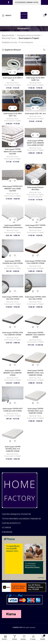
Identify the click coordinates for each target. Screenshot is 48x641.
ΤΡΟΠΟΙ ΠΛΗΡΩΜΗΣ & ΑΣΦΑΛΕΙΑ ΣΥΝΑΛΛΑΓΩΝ (21, 519)
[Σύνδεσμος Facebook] (8, 2)
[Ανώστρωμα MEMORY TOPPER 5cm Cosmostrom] (12, 212)
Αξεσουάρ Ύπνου (9, 38)
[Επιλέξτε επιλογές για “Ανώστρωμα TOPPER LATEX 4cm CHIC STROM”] (10, 291)
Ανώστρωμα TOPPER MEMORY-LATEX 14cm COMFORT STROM (35, 373)
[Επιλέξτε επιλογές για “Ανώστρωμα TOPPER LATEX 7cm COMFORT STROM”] (10, 327)
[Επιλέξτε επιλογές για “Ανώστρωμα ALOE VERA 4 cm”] (10, 72)
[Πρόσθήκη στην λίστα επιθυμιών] (15, 72)
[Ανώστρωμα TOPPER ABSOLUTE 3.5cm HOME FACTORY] (12, 136)
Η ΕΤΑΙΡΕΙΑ (6, 528)
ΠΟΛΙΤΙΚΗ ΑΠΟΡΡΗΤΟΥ (11, 523)
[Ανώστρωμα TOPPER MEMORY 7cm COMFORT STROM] (12, 358)
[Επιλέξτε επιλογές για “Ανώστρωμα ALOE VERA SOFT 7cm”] (10, 108)
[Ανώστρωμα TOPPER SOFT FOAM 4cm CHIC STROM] (12, 396)
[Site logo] (24, 15)
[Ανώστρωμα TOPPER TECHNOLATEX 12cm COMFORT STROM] (35, 396)
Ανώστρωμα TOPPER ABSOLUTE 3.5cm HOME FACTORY (13, 151)
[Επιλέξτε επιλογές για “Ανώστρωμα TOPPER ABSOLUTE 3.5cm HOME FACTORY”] (10, 144)
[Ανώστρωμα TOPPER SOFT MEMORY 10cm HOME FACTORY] (12, 174)
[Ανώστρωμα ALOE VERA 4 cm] (12, 65)
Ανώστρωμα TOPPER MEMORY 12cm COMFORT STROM (35, 335)
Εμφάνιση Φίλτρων (13, 50)
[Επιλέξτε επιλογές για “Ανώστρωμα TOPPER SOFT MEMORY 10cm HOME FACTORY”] (10, 181)
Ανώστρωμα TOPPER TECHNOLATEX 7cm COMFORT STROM (12, 449)
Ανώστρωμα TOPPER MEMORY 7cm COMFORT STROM (12, 373)
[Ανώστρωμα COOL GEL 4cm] (35, 101)
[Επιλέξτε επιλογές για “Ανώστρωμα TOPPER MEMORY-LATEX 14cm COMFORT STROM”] (33, 365)
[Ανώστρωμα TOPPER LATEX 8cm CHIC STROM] (35, 284)
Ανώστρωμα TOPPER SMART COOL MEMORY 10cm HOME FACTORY (35, 143)
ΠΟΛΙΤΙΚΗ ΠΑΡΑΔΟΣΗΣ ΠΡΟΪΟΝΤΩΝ (16, 514)
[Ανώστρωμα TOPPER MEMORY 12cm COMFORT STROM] (35, 320)
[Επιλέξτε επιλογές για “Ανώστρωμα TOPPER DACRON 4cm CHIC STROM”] (10, 255)
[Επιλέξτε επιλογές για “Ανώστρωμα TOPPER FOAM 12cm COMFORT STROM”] (33, 255)
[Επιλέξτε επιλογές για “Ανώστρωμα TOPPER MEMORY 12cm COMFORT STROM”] (33, 327)
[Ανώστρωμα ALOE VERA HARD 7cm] (35, 65)
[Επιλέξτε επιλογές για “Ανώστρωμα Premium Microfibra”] (33, 181)
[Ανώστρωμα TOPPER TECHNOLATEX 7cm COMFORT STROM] (12, 434)
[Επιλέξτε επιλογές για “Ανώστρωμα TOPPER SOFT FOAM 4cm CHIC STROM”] (10, 403)
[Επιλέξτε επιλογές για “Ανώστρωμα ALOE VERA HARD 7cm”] (33, 72)
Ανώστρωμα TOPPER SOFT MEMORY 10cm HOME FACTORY (13, 188)
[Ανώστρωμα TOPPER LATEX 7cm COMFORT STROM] (12, 320)
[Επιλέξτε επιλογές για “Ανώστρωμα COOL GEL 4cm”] (33, 108)
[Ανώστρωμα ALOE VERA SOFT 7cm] (12, 101)
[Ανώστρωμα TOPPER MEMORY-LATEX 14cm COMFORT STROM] (35, 358)
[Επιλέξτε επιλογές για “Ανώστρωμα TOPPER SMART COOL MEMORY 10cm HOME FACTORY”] (33, 135)
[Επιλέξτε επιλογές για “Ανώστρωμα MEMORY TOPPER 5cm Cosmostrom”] (10, 219)
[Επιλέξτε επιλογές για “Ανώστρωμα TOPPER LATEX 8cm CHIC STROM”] (33, 291)
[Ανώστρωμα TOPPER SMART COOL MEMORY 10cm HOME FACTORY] (35, 132)
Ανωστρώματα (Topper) (12, 85)
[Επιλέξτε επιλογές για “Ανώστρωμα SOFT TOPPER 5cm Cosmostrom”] (33, 219)
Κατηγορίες (23, 28)
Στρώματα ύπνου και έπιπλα (28, 35)
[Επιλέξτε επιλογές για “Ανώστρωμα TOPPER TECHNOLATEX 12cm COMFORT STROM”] (33, 403)
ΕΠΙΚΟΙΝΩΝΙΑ (7, 532)
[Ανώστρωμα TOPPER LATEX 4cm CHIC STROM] (12, 284)
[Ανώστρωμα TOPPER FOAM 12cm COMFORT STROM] (35, 248)
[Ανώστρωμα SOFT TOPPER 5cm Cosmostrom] (35, 212)
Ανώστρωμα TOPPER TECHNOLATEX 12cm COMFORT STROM (35, 411)
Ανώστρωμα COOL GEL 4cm (35, 113)
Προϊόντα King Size (35, 197)
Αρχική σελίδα (8, 35)
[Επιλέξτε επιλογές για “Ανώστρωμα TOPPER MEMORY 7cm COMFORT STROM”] (10, 365)
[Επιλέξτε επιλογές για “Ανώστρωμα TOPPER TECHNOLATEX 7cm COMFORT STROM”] (10, 441)
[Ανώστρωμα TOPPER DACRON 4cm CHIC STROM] (12, 248)
